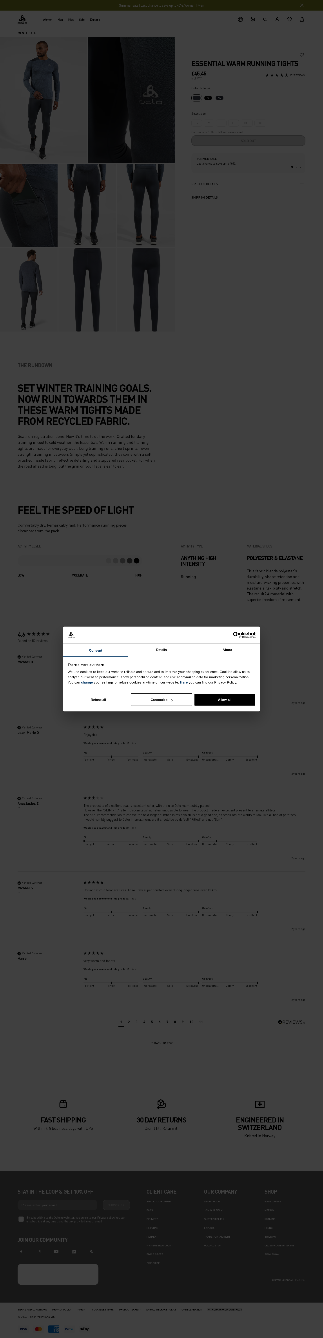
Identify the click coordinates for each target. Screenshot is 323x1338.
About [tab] (227, 649)
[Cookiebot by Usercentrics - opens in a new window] (236, 635)
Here (184, 682)
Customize (159, 700)
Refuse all (98, 700)
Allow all (224, 700)
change (87, 682)
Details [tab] (161, 649)
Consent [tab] (95, 650)
